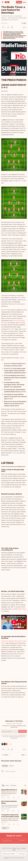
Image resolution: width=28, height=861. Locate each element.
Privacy (14, 848)
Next (23, 755)
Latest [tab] (7, 785)
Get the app (22, 853)
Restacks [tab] (11, 766)
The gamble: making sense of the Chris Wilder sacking (10, 815)
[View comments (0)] (8, 27)
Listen (24, 23)
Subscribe (19, 2)
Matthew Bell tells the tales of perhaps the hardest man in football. (9, 792)
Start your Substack (10, 853)
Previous (6, 755)
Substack (6, 857)
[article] (14, 793)
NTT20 (11, 329)
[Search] (25, 785)
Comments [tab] (5, 766)
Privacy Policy (14, 738)
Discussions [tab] (13, 785)
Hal (13, 609)
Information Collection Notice (17, 736)
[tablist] (8, 765)
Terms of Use (21, 735)
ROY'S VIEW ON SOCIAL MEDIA (9, 802)
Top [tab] (3, 785)
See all (4, 828)
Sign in (24, 2)
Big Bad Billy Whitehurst (9, 790)
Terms (18, 848)
